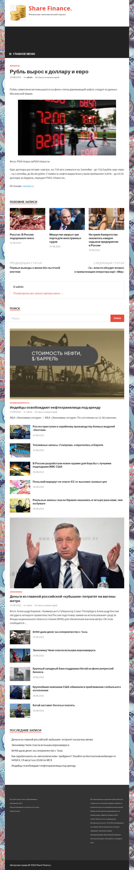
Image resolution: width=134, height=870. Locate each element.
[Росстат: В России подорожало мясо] (27, 230)
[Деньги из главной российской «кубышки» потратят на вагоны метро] (67, 588)
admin (29, 77)
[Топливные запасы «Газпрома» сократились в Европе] (20, 456)
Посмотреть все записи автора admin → (38, 293)
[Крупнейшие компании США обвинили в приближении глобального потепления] (20, 698)
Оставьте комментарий (47, 77)
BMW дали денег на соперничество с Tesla (60, 631)
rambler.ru (28, 186)
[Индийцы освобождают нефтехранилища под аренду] (67, 399)
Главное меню (24, 53)
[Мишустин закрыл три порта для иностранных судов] (67, 230)
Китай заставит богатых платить (54, 705)
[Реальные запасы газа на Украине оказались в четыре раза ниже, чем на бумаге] (20, 511)
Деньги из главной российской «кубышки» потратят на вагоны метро (52, 739)
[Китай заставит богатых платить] (20, 716)
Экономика (16, 592)
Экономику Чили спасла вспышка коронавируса (64, 650)
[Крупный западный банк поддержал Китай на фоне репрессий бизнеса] (20, 679)
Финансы (15, 66)
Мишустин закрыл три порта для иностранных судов (65, 238)
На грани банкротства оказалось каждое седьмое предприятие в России (103, 240)
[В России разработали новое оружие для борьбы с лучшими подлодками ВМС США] (20, 474)
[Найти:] (67, 318)
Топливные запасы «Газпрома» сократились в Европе (68, 444)
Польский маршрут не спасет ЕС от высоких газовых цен (70, 481)
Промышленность (20, 403)
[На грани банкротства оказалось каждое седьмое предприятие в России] (106, 230)
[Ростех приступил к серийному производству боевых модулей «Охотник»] (20, 438)
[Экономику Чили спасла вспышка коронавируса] (20, 661)
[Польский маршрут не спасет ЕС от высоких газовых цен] (20, 493)
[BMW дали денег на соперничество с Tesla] (20, 643)
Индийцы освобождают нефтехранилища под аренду (55, 407)
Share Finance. (50, 8)
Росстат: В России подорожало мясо (22, 236)
